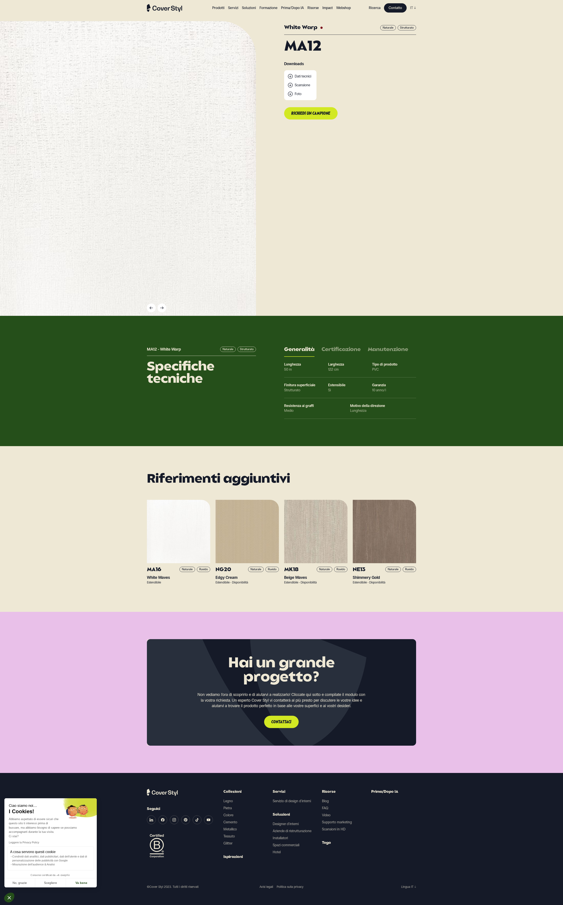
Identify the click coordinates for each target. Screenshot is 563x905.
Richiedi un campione (310, 113)
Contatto (395, 8)
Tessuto (229, 836)
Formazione (269, 8)
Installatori (280, 838)
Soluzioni (281, 815)
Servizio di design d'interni (292, 801)
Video (326, 815)
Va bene (81, 883)
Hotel (277, 852)
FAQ (325, 808)
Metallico (230, 829)
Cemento (230, 822)
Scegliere (50, 883)
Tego (326, 843)
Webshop (343, 8)
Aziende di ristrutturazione (292, 831)
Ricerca (374, 8)
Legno (228, 801)
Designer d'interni (286, 824)
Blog (325, 801)
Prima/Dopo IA (292, 8)
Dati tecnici (303, 76)
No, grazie (20, 883)
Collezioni (232, 792)
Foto (298, 94)
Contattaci (281, 722)
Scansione (302, 85)
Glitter (227, 843)
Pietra (227, 808)
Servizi (233, 8)
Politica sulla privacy (290, 887)
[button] (9, 897)
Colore (228, 815)
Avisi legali (266, 887)
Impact (327, 8)
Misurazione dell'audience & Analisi (33, 864)
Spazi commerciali (286, 845)
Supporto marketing (337, 822)
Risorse (329, 792)
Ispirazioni (233, 857)
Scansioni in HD (333, 829)
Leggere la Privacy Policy (24, 842)
